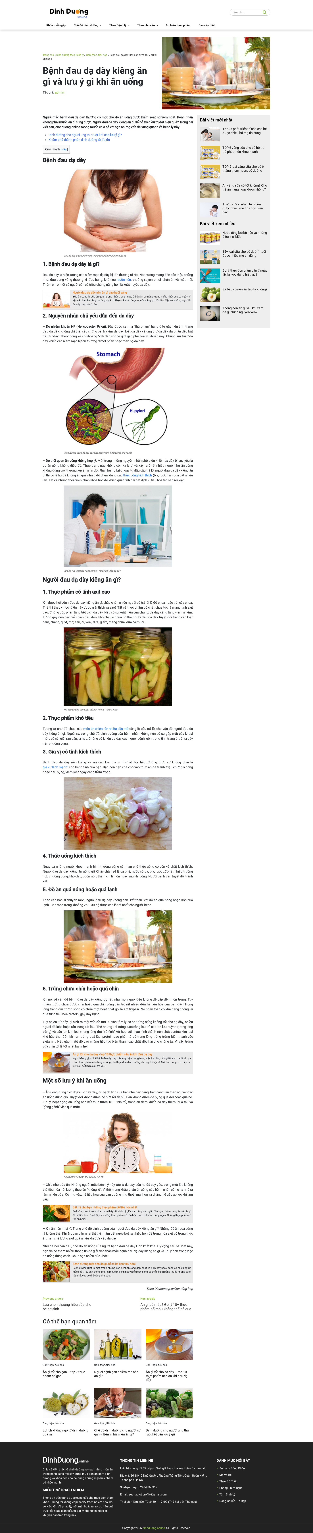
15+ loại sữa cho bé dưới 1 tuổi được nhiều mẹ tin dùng (244, 253)
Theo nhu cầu (146, 25)
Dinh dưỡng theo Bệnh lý (70, 54)
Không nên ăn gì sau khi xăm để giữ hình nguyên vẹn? (242, 310)
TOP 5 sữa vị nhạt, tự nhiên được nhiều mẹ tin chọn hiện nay (242, 208)
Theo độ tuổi (228, 1481)
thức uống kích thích (137, 475)
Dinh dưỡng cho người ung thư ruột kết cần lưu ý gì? (167, 1432)
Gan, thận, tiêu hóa (96, 54)
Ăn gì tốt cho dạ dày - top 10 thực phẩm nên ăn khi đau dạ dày (112, 1054)
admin (59, 92)
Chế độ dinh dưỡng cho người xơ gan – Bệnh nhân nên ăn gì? (117, 1432)
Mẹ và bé (225, 1475)
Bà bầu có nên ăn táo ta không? (244, 289)
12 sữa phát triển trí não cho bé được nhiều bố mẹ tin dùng (244, 131)
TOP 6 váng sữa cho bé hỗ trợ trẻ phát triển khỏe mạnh (243, 150)
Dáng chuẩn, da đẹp (232, 1501)
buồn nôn (124, 280)
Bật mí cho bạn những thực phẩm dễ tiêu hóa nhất (105, 1207)
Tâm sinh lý (227, 1494)
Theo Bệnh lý (117, 25)
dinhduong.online (154, 1528)
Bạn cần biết (207, 25)
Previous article (53, 1298)
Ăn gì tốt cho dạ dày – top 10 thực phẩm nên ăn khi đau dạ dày (166, 1376)
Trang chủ (48, 54)
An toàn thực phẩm (178, 25)
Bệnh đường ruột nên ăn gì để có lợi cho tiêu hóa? (104, 1264)
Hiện (64, 149)
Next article (147, 1298)
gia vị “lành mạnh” (55, 767)
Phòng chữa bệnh (231, 1488)
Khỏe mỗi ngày (56, 25)
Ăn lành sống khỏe (232, 1468)
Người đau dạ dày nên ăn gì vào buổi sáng (100, 292)
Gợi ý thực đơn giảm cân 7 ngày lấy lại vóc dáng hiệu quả (244, 272)
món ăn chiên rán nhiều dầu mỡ (105, 729)
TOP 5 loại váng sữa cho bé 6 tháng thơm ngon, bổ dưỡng (243, 168)
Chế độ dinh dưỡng (86, 25)
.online (66, 1460)
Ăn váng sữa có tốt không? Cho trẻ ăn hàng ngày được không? (244, 187)
